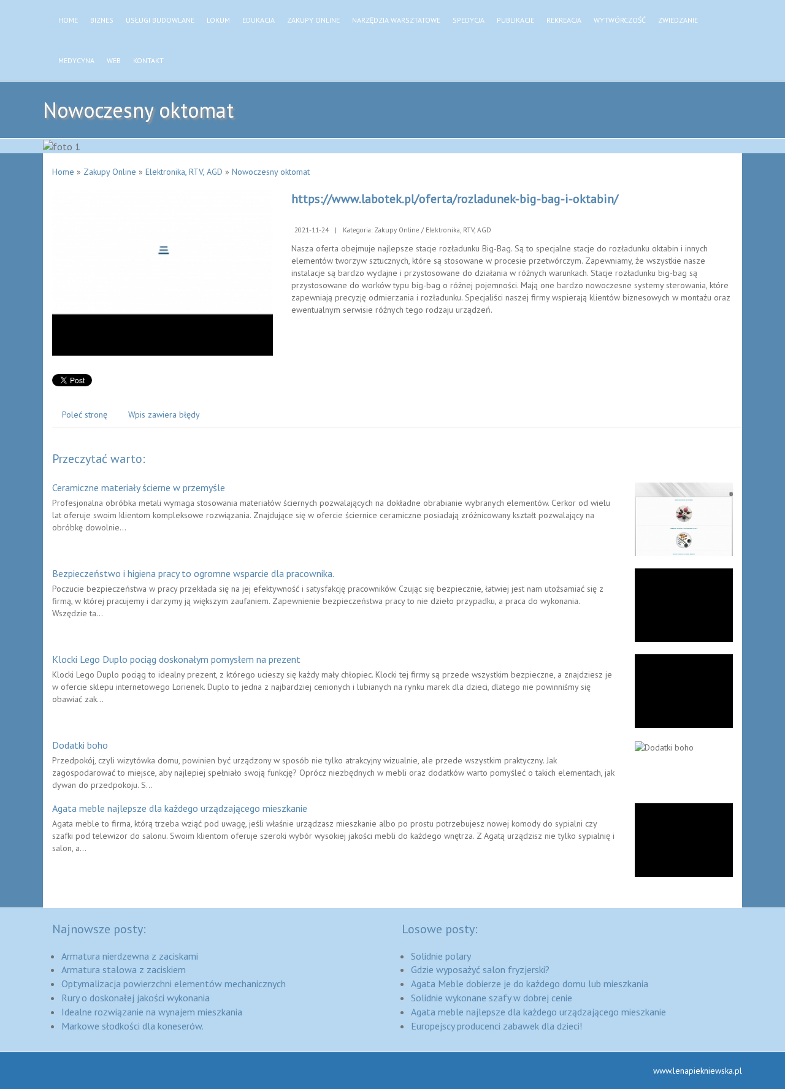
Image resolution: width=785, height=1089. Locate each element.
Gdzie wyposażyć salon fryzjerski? (480, 969)
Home (63, 171)
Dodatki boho (80, 745)
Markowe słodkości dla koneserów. (132, 1026)
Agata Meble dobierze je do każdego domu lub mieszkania (529, 983)
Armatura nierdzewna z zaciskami (129, 956)
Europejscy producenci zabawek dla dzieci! (496, 1026)
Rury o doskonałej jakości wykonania (135, 998)
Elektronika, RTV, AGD (184, 171)
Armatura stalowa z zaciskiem (123, 969)
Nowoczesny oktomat (271, 171)
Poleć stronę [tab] (84, 414)
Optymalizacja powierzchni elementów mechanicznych (173, 983)
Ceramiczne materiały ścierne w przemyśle (138, 487)
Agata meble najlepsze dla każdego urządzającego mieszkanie (179, 808)
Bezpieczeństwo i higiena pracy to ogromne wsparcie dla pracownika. (193, 573)
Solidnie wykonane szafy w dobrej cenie (491, 998)
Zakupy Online (109, 171)
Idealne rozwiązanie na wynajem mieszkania (151, 1012)
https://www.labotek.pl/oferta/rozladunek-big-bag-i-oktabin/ (454, 199)
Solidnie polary (441, 956)
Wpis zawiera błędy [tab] (164, 414)
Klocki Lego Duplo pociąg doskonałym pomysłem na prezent (176, 659)
